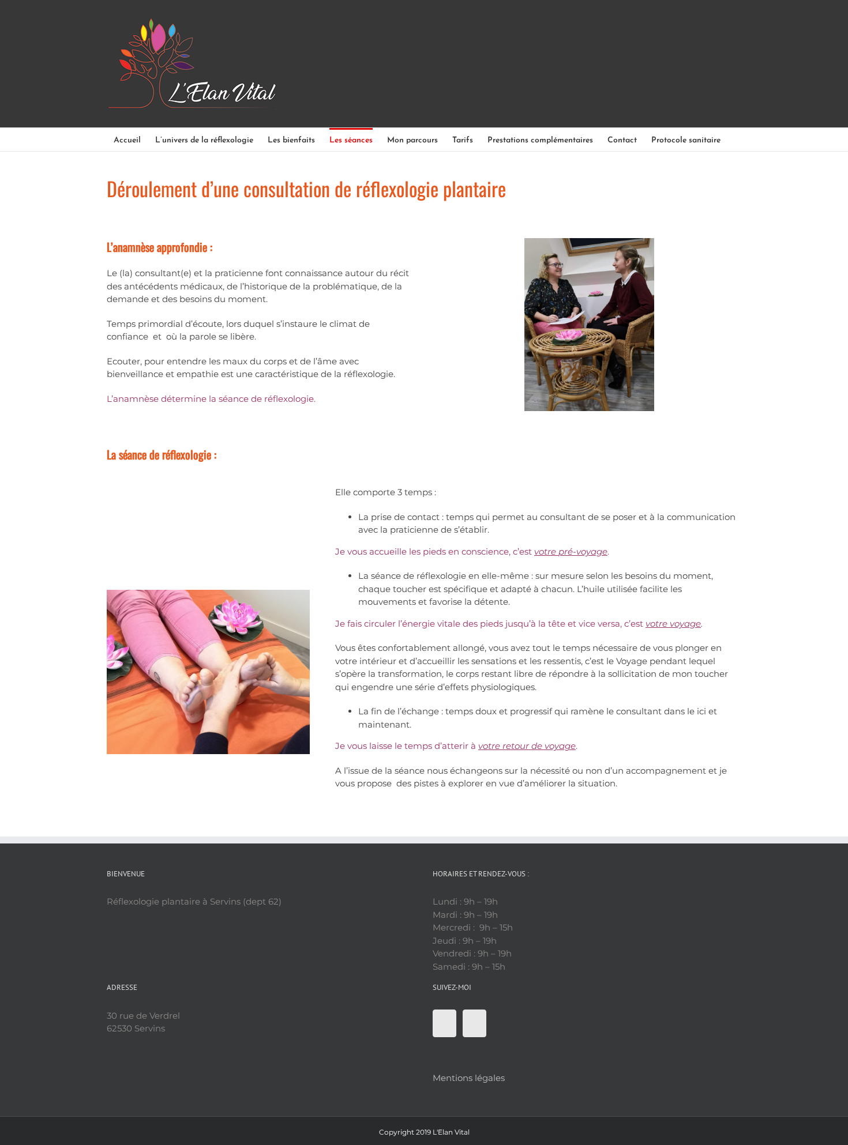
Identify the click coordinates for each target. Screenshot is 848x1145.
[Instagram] (474, 1023)
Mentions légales (469, 1077)
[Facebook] (444, 1023)
